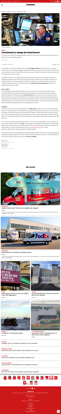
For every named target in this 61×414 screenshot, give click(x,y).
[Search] (19, 1)
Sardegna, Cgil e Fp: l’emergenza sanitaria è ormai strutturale (19, 343)
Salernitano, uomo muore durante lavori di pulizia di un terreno (19, 350)
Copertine (9, 11)
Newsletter (15, 1)
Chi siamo (30, 403)
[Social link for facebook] (53, 1)
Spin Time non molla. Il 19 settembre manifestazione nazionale (20, 372)
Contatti (3, 1)
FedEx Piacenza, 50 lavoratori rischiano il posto (16, 252)
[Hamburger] (2, 5)
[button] (53, 64)
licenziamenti (4, 145)
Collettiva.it (30, 391)
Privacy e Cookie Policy (30, 411)
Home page (3, 11)
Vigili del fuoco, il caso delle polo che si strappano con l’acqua (19, 364)
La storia (30, 409)
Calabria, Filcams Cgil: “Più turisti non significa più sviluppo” (19, 208)
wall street (4, 146)
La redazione (8, 1)
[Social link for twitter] (51, 1)
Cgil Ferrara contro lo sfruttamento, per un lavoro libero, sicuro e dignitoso (44, 334)
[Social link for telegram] (59, 1)
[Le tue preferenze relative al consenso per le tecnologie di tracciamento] (58, 411)
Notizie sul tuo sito (30, 408)
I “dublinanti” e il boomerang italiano (12, 333)
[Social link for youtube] (57, 1)
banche (6, 144)
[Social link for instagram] (55, 1)
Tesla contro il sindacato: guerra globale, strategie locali (17, 357)
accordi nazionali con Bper (36, 127)
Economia (14, 11)
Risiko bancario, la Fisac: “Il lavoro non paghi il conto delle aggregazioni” (14, 294)
